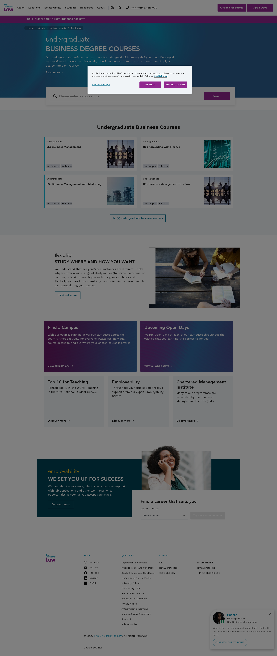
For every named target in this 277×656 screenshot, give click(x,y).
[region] (140, 80)
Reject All (150, 85)
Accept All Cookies (175, 85)
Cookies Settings (101, 84)
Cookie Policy (160, 76)
